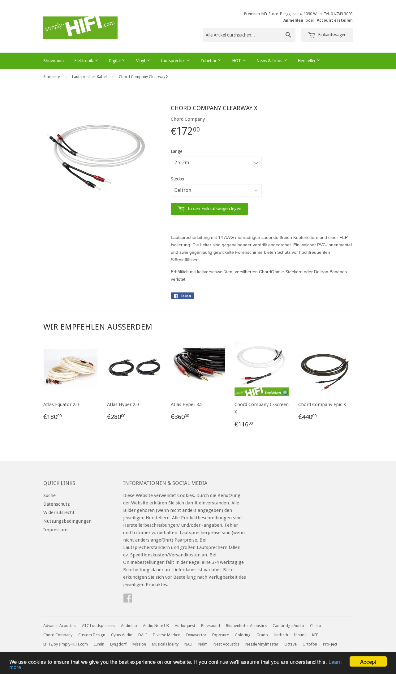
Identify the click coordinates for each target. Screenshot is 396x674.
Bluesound (210, 625)
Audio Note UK (156, 625)
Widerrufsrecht (59, 512)
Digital (115, 60)
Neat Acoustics (226, 644)
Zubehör (209, 60)
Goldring (243, 635)
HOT (237, 60)
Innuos (300, 635)
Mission (139, 644)
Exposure (220, 635)
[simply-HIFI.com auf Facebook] (127, 600)
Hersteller (307, 60)
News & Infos (269, 60)
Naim (203, 644)
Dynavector (196, 635)
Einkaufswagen (331, 34)
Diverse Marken (166, 635)
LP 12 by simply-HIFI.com (65, 644)
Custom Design (91, 635)
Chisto (315, 625)
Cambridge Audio (288, 625)
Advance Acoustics (59, 625)
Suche (49, 495)
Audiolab (129, 625)
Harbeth (281, 635)
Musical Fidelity (165, 644)
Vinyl (141, 60)
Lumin (99, 644)
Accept (368, 661)
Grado (262, 635)
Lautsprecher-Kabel (89, 76)
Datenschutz (56, 504)
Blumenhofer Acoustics (246, 625)
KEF (315, 635)
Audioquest (185, 625)
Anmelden (293, 20)
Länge (176, 151)
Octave (290, 644)
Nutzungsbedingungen (67, 521)
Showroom (53, 60)
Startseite (51, 76)
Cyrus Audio (121, 635)
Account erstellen (335, 20)
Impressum (55, 530)
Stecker (178, 178)
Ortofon (310, 644)
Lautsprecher (173, 60)
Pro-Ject (330, 644)
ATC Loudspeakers (98, 625)
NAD (188, 644)
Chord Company (57, 635)
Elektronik (84, 60)
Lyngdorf (118, 644)
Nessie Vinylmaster (261, 644)
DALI (142, 635)
